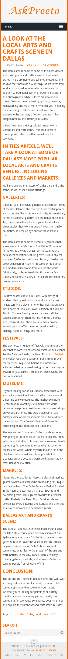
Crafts (20, 614)
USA (37, 64)
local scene (42, 614)
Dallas (30, 64)
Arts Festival (56, 354)
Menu (8, 26)
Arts (12, 614)
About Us (11, 654)
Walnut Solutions (43, 650)
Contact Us (55, 654)
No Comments (50, 64)
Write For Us (32, 654)
